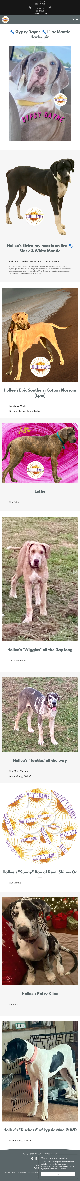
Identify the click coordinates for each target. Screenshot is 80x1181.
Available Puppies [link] (18, 1173)
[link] (5, 19)
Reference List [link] (34, 1173)
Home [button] (7, 1173)
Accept (58, 1174)
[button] (77, 19)
